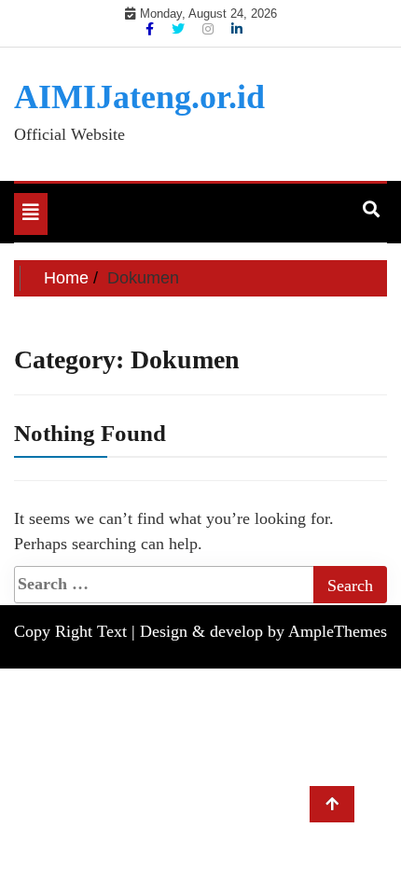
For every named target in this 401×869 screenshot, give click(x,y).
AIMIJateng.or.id (139, 97)
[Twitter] (180, 28)
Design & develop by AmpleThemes (263, 631)
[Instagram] (209, 28)
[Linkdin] (236, 28)
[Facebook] (151, 28)
